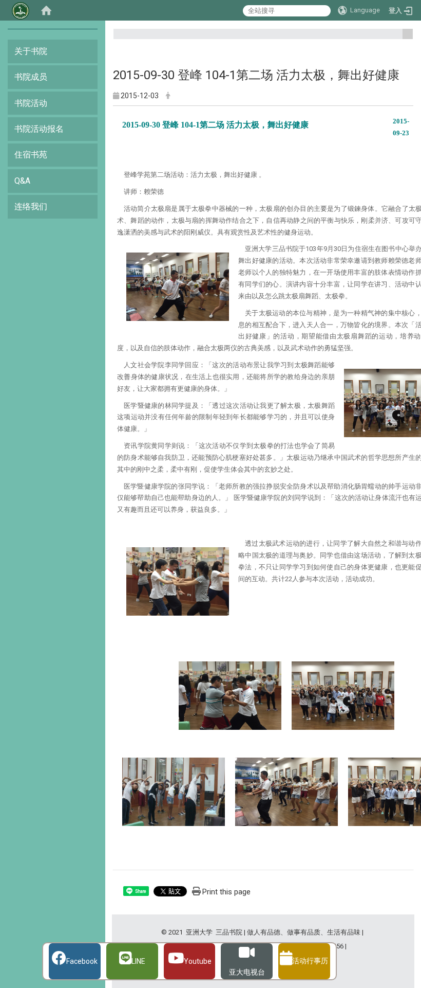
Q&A (22, 181)
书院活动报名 (39, 129)
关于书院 (30, 51)
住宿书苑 (30, 154)
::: (403, 38)
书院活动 (30, 103)
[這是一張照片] (177, 286)
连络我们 (30, 206)
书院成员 (30, 77)
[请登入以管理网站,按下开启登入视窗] (20, 10)
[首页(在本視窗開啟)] (46, 10)
